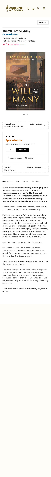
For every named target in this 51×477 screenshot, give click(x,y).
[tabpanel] (25, 242)
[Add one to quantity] (13, 149)
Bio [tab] (17, 181)
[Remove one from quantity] (7, 149)
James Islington (10, 34)
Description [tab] (7, 181)
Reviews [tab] (35, 181)
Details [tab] (25, 181)
